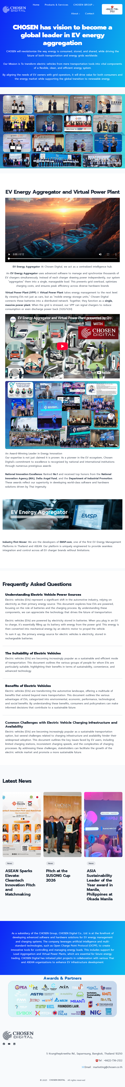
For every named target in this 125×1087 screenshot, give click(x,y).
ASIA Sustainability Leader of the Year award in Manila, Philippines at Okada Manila (100, 885)
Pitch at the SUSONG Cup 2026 (58, 876)
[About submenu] (79, 13)
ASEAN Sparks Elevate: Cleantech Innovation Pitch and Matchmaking (20, 883)
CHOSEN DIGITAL (57, 1080)
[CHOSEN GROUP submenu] (93, 5)
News (9, 863)
